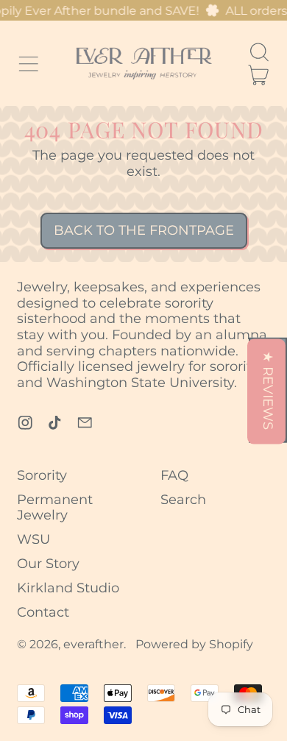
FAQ (174, 475)
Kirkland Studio (68, 588)
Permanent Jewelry (55, 508)
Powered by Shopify (194, 644)
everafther (93, 644)
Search (183, 500)
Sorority (42, 475)
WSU (33, 539)
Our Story (48, 564)
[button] (259, 52)
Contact (43, 612)
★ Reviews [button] (269, 389)
